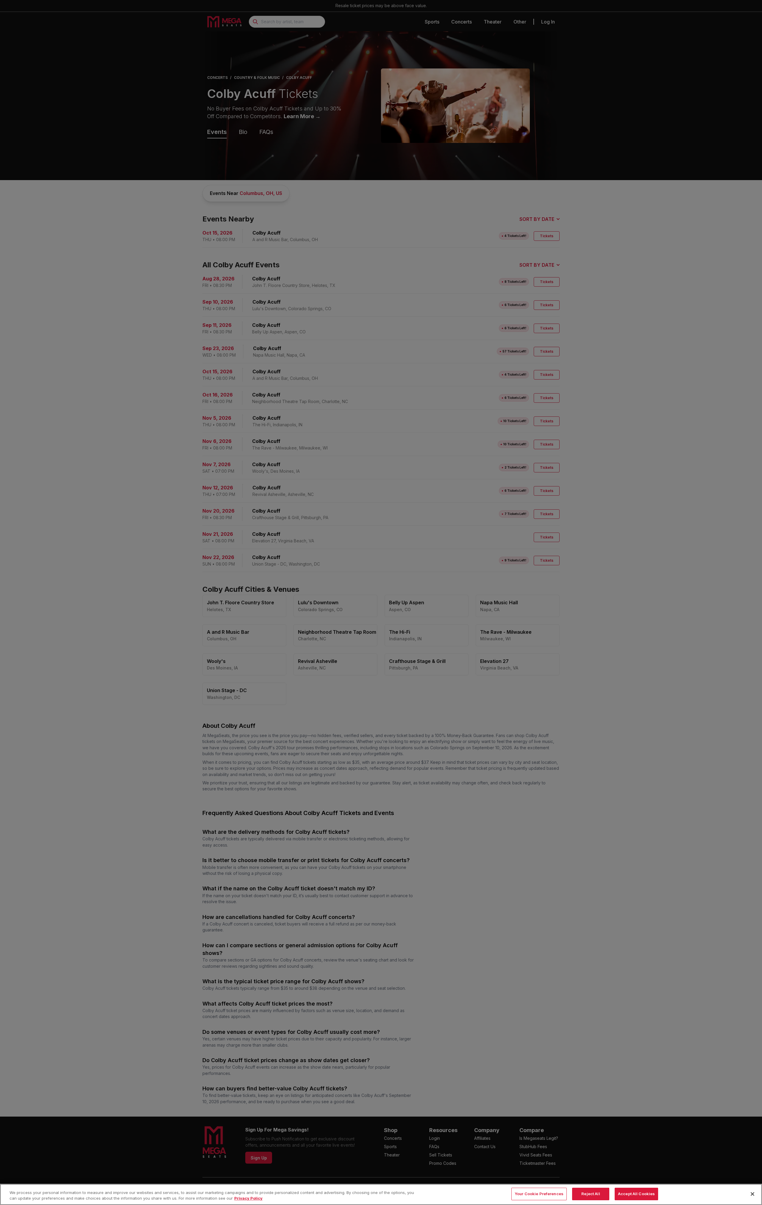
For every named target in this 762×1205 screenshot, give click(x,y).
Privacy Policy (248, 1198)
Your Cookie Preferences (539, 1193)
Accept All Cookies (636, 1193)
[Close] (752, 1194)
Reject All (590, 1193)
